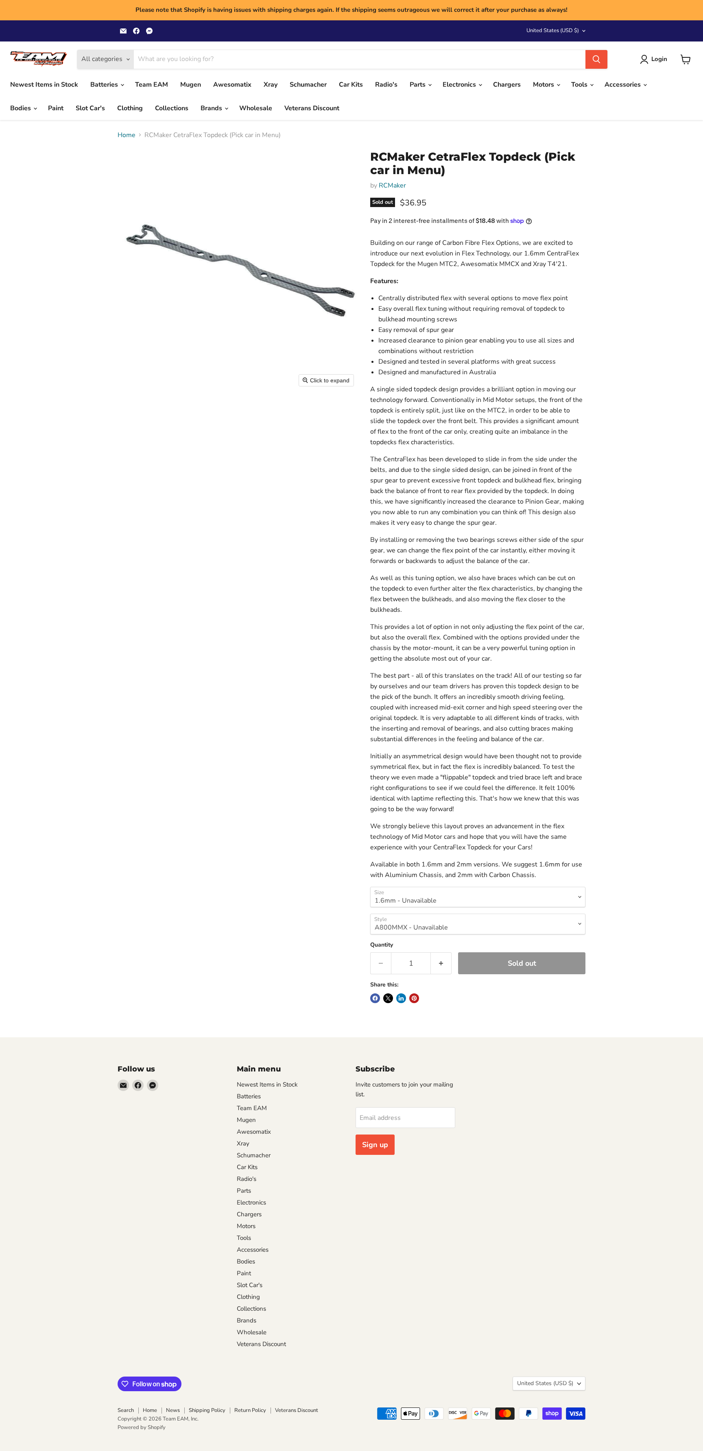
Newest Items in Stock (44, 84)
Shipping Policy (207, 1410)
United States (552, 30)
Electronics (460, 84)
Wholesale (255, 108)
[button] (655, 59)
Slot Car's (90, 108)
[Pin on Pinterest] (414, 998)
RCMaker (392, 185)
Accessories (623, 84)
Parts (418, 84)
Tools (580, 84)
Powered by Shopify (142, 1427)
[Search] (596, 59)
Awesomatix (232, 84)
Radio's (386, 84)
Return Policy (250, 1410)
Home (126, 135)
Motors (544, 84)
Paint (55, 108)
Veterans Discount (311, 108)
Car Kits (351, 84)
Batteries (105, 84)
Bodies (21, 108)
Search (126, 1410)
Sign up (375, 1145)
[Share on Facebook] (375, 998)
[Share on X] (388, 998)
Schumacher (308, 84)
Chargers (507, 84)
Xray (270, 84)
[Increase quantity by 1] (441, 963)
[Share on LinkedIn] (401, 998)
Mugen (190, 84)
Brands (212, 108)
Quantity (381, 945)
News (173, 1410)
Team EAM (151, 84)
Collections (171, 108)
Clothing (130, 108)
